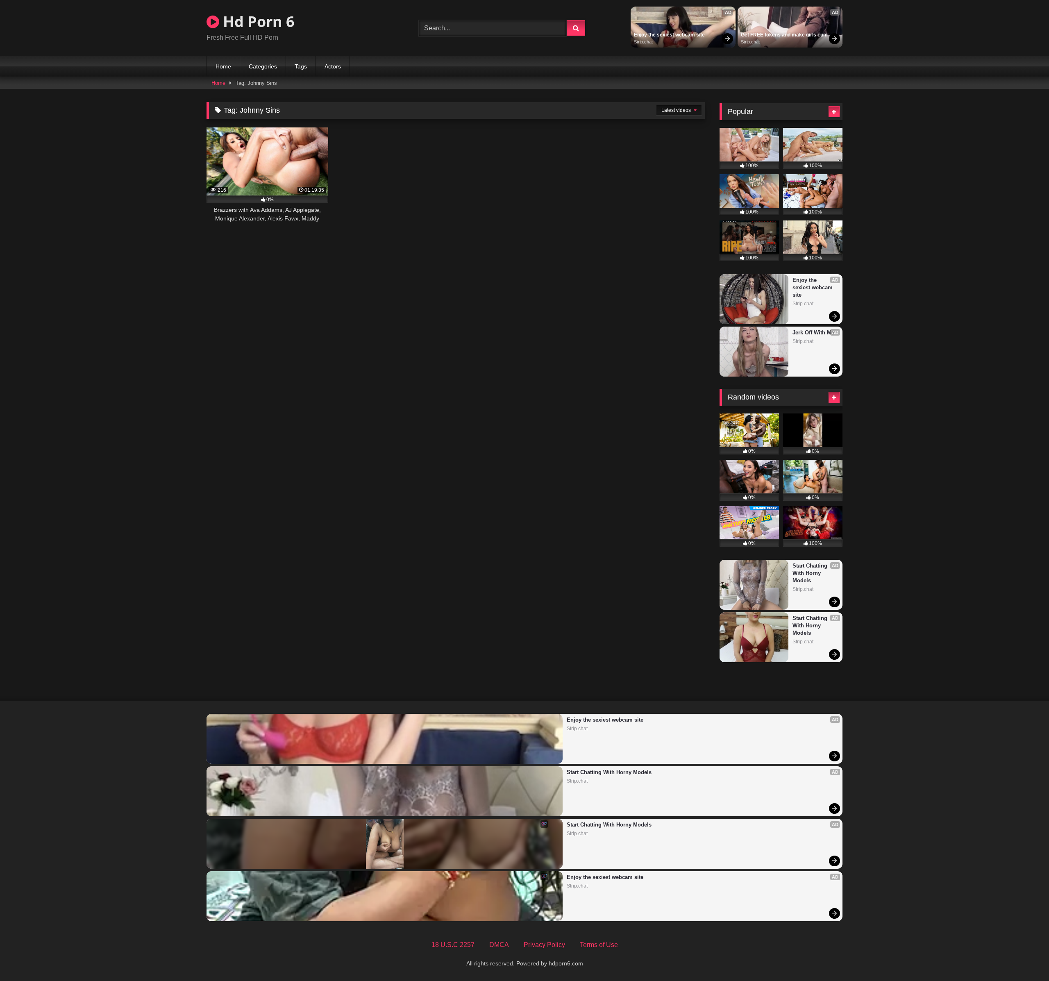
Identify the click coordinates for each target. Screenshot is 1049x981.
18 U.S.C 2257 (453, 944)
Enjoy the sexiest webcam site (669, 35)
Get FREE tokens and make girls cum (784, 35)
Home (223, 66)
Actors (333, 66)
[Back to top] (1024, 957)
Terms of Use (599, 944)
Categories (263, 66)
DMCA (499, 944)
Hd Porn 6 (257, 21)
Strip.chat (643, 41)
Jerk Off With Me (813, 332)
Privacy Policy (544, 944)
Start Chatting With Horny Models (810, 573)
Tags (301, 66)
